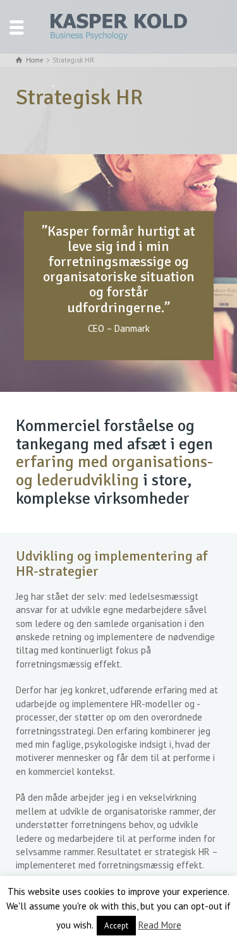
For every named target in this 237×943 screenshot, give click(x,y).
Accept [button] (116, 925)
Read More (159, 925)
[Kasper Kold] (118, 26)
